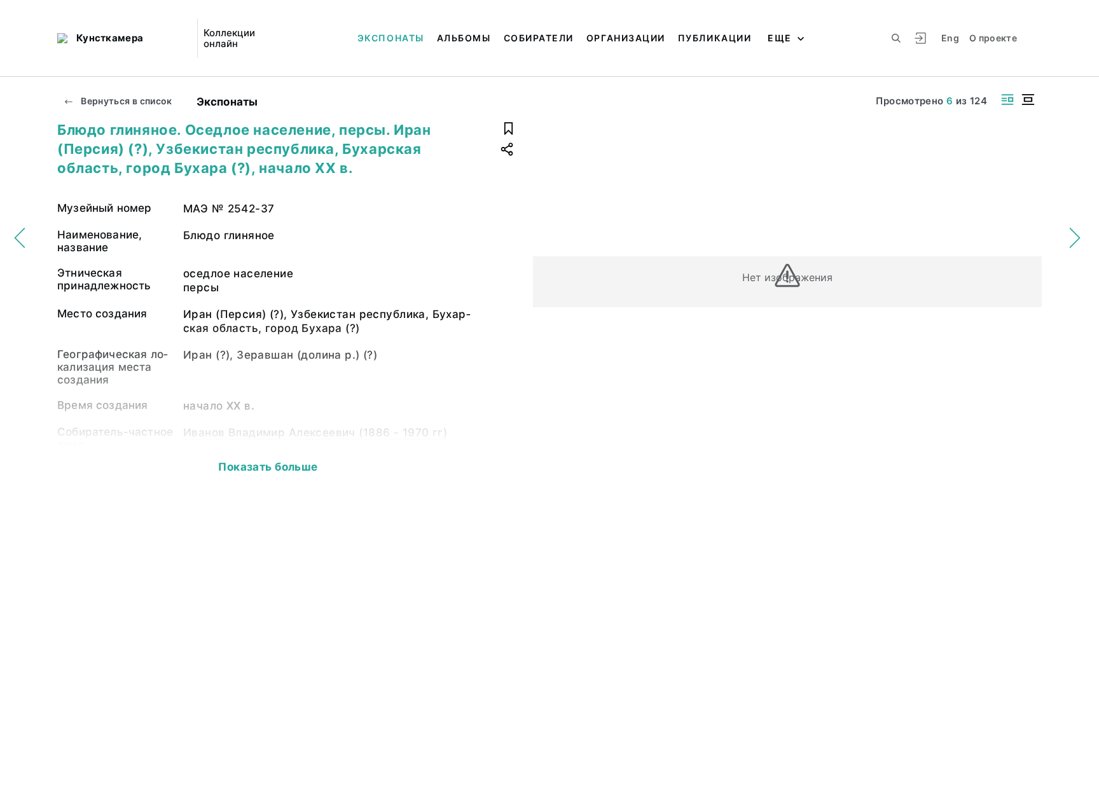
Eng (950, 37)
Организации (625, 37)
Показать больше (267, 466)
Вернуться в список (125, 100)
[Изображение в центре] (1028, 99)
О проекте (993, 37)
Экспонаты (390, 37)
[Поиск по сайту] (896, 38)
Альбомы (464, 37)
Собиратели (539, 37)
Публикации (714, 37)
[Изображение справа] (1007, 99)
